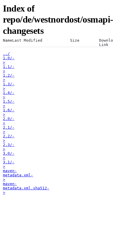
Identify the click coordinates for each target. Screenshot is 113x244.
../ (6, 53)
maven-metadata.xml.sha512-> (26, 188)
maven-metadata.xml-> (18, 175)
